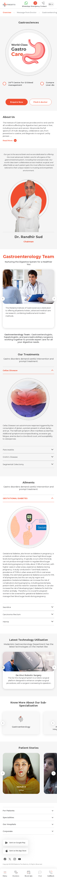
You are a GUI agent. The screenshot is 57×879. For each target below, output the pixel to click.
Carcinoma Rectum (12, 614)
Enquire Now (16, 102)
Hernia (6, 622)
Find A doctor (40, 102)
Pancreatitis (8, 450)
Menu (5, 876)
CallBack (50, 876)
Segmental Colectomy (13, 464)
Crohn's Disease (10, 457)
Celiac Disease (10, 370)
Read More (7, 140)
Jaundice (7, 607)
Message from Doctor (26, 12)
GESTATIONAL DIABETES (15, 498)
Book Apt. (29, 876)
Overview (7, 12)
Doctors (16, 876)
